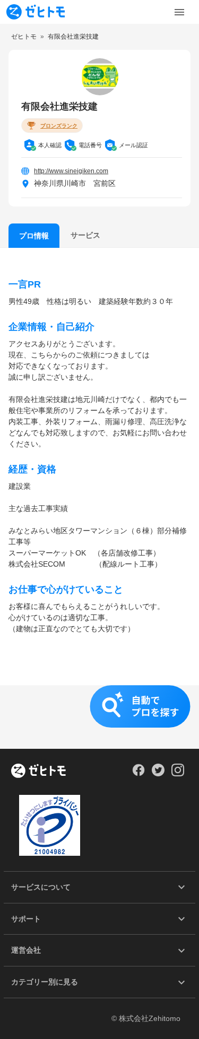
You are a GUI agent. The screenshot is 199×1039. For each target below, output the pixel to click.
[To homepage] (35, 12)
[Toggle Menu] (179, 12)
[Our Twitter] (158, 773)
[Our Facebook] (138, 773)
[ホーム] (38, 772)
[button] (99, 717)
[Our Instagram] (178, 773)
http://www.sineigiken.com (71, 171)
